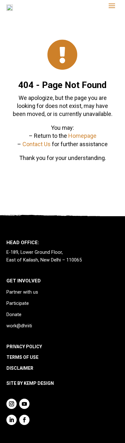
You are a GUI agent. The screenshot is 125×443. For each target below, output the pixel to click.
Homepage (82, 135)
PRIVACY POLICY (24, 346)
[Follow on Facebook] (24, 420)
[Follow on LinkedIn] (11, 420)
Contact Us (36, 144)
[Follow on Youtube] (24, 404)
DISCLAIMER (19, 368)
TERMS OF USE (22, 357)
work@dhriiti (19, 326)
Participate (17, 303)
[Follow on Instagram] (11, 404)
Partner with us (22, 292)
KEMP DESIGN (39, 383)
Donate (13, 314)
